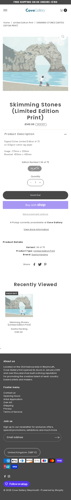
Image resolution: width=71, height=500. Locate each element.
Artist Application (12, 399)
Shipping (8, 405)
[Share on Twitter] (39, 264)
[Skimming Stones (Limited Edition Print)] (19, 305)
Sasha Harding (40, 254)
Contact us (9, 392)
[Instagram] (9, 476)
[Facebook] (5, 476)
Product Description (19, 134)
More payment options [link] (35, 214)
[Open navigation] (5, 10)
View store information (36, 229)
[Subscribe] (57, 437)
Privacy (7, 408)
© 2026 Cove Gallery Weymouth (21, 490)
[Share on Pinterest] (45, 264)
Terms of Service (12, 411)
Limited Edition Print (23, 22)
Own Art (7, 402)
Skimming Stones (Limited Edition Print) (19, 323)
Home (6, 22)
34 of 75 (34, 168)
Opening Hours (11, 396)
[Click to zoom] (63, 36)
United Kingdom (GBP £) (22, 452)
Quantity (35, 176)
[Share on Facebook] (34, 264)
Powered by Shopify (52, 490)
